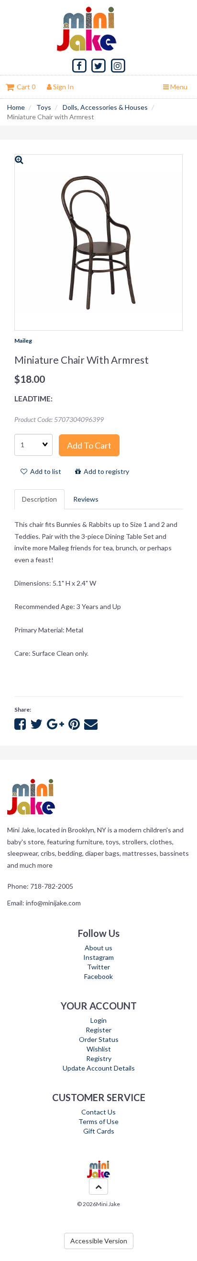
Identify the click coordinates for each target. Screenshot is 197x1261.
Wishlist (99, 1049)
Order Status (99, 1039)
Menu (178, 87)
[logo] (98, 29)
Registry (98, 1058)
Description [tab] (39, 499)
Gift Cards (98, 1131)
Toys (43, 107)
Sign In (63, 87)
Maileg (23, 340)
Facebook (98, 976)
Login (98, 1020)
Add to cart (89, 445)
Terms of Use (98, 1121)
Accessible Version (98, 1241)
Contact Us (98, 1112)
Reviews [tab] (85, 499)
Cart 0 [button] (24, 87)
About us (98, 948)
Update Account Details (99, 1068)
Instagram (98, 957)
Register (98, 1030)
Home (16, 107)
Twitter (98, 967)
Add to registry (105, 471)
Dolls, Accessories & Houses (105, 107)
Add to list (44, 471)
